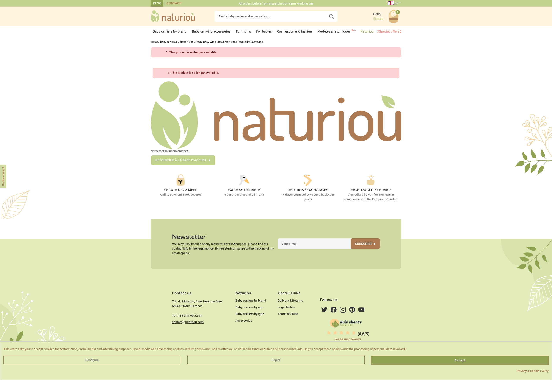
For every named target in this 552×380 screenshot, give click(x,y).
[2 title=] (335, 333)
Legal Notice (286, 307)
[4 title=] (347, 333)
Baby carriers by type (249, 314)
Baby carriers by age (249, 307)
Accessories (243, 320)
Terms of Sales (288, 314)
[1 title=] (328, 333)
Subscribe (363, 244)
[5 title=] (353, 333)
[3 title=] (341, 333)
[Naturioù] (173, 16)
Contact (173, 3)
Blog (157, 3)
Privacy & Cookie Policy (533, 371)
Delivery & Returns (290, 300)
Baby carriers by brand (250, 300)
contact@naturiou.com (188, 322)
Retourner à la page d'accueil (181, 160)
